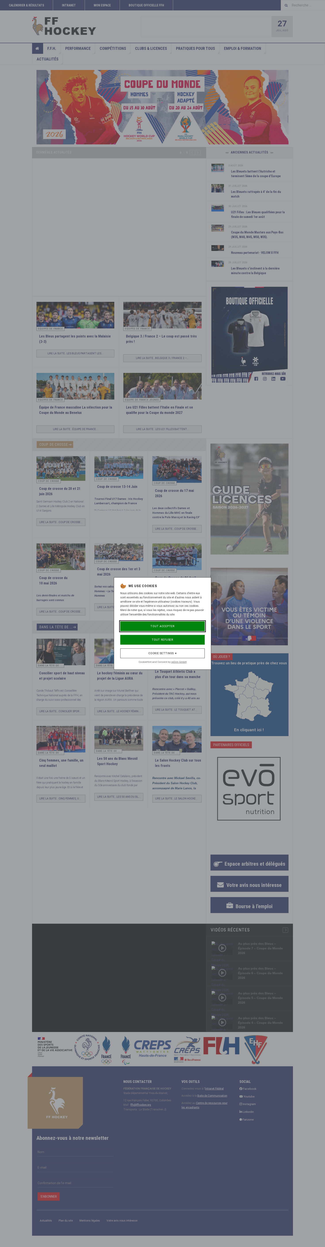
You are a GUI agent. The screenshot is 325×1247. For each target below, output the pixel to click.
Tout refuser (162, 639)
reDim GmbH (179, 662)
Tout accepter (162, 626)
